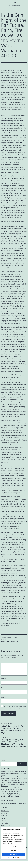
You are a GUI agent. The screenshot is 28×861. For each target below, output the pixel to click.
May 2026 (4, 818)
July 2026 (4, 813)
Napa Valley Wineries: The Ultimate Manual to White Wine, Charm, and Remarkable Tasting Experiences (11, 789)
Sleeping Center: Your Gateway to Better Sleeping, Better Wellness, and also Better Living (13, 773)
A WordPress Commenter (8, 803)
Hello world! (22, 803)
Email (3, 688)
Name (3, 678)
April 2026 (4, 820)
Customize (13, 846)
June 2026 (4, 815)
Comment (4, 661)
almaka (14, 3)
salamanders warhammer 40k (11, 217)
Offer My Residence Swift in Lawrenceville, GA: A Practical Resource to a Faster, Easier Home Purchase (14, 795)
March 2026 (4, 823)
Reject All (13, 850)
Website (3, 697)
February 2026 (5, 825)
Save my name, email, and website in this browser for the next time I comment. (15, 707)
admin (4, 639)
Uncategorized (14, 641)
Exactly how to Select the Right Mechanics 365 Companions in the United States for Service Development (14, 778)
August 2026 (5, 810)
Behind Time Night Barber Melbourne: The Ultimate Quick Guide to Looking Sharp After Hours (14, 784)
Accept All (13, 854)
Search (3, 760)
